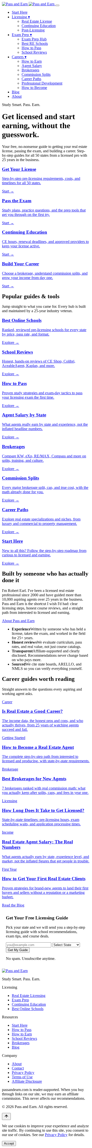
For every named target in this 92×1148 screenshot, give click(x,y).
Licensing (21, 17)
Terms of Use (22, 1077)
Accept (9, 1143)
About (17, 96)
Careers (19, 57)
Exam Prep (22, 35)
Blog (15, 92)
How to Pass (31, 48)
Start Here (19, 12)
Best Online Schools (27, 1009)
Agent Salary (32, 66)
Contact (18, 1068)
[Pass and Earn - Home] (28, 4)
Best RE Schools (35, 43)
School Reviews (34, 52)
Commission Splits (36, 74)
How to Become (34, 88)
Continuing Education (39, 26)
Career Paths (31, 79)
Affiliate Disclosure (27, 1081)
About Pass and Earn (18, 621)
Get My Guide (18, 950)
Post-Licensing (33, 30)
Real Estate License (37, 21)
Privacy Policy (23, 1073)
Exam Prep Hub (34, 39)
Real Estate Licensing (28, 996)
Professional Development (42, 83)
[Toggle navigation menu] (57, 5)
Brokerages (30, 70)
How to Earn (32, 61)
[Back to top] (6, 1116)
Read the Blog (13, 905)
